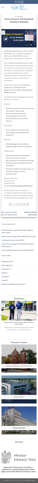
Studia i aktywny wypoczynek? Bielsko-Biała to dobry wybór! (17, 231)
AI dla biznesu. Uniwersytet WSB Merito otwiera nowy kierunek (17, 245)
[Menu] (2, 7)
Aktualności (5, 261)
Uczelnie (4, 276)
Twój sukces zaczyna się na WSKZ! (13, 240)
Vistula (3, 280)
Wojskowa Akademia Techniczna (12, 284)
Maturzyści (5, 269)
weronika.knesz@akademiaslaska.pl (21, 186)
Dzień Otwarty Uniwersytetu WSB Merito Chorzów (18, 236)
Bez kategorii (6, 265)
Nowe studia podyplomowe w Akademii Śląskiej (17, 250)
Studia (3, 273)
